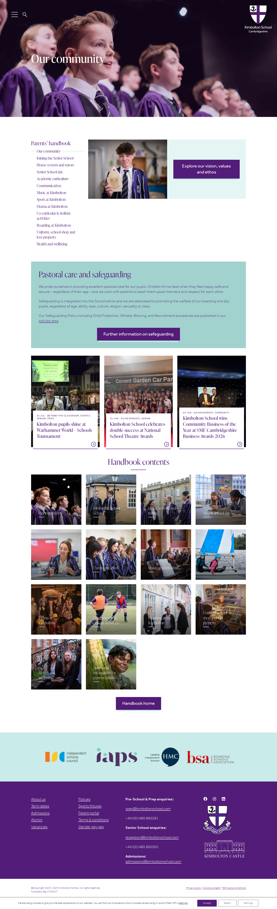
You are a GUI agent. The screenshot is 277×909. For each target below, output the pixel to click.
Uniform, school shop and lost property (56, 235)
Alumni (36, 819)
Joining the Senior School (55, 158)
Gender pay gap (91, 826)
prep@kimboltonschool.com (148, 808)
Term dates (40, 806)
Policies (84, 799)
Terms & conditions (93, 819)
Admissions (40, 813)
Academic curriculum (52, 178)
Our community (48, 151)
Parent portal (88, 813)
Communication (49, 185)
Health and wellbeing (52, 243)
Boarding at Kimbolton (54, 225)
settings (183, 903)
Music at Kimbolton (51, 192)
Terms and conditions (234, 888)
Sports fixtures (90, 806)
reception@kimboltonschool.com (152, 837)
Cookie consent (211, 888)
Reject (227, 903)
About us (38, 799)
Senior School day (50, 171)
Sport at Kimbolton (51, 199)
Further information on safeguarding (138, 334)
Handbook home (138, 703)
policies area (48, 320)
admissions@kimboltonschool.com (153, 861)
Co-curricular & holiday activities (54, 216)
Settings (248, 903)
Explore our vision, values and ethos (206, 169)
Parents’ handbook (51, 143)
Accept (207, 903)
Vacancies (39, 826)
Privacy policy (193, 888)
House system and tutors (55, 164)
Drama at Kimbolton (52, 206)
